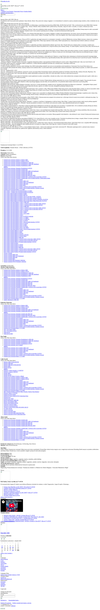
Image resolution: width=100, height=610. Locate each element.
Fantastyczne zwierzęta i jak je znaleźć (13, 179)
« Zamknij (3, 11)
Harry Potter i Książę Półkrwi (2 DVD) (13, 233)
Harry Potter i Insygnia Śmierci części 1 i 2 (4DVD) (16, 219)
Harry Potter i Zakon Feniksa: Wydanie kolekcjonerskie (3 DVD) (20, 251)
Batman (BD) (7, 366)
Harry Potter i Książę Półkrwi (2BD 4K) (14, 237)
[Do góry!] (5, 1)
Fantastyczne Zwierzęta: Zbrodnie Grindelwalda (16, 169)
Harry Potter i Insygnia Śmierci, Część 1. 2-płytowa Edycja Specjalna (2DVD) (23, 205)
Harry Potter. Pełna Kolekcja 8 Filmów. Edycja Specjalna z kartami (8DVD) (22, 198)
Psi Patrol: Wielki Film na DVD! (12, 495)
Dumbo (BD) (7, 373)
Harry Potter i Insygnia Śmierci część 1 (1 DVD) (16, 220)
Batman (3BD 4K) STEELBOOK (12, 365)
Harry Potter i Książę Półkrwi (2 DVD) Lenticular (16, 234)
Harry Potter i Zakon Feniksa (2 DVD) (13, 246)
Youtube (3, 583)
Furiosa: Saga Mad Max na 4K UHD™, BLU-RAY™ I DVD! (19, 487)
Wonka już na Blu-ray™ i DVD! (12, 491)
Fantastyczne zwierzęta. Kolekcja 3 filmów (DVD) (16, 161)
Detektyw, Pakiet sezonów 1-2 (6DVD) (13, 370)
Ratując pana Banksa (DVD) (11, 403)
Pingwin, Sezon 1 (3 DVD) (10, 393)
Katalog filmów (28, 11)
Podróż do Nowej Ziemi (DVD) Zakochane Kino (16, 396)
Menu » (2, 10)
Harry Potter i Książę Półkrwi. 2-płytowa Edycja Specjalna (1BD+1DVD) (22, 239)
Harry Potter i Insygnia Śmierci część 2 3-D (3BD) (16, 227)
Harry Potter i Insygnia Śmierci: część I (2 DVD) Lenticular (18, 216)
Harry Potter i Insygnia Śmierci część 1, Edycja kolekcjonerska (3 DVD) (22, 222)
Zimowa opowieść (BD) (10, 411)
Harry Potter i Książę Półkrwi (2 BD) (13, 232)
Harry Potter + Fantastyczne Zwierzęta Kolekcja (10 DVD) (18, 192)
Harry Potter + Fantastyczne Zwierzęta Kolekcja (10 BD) (18, 191)
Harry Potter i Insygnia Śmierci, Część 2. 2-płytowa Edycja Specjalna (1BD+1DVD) (25, 208)
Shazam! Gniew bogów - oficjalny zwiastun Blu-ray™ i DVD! (19, 515)
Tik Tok (3, 586)
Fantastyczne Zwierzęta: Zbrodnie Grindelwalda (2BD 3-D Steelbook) (21, 171)
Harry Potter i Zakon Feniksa (11, 243)
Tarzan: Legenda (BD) (9, 258)
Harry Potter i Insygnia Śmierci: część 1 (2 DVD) (16, 210)
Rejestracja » (4, 600)
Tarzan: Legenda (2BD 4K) (10, 257)
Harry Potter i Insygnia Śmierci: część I (13, 215)
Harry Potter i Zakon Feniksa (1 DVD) (13, 244)
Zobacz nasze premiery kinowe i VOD (10, 574)
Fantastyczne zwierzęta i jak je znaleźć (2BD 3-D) (16, 181)
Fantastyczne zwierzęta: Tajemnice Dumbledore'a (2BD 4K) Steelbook (21, 164)
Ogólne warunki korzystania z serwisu (21, 603)
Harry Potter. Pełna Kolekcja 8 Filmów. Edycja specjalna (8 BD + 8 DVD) (22, 196)
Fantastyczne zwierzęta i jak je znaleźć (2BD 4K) (16, 184)
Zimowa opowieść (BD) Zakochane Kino (14, 413)
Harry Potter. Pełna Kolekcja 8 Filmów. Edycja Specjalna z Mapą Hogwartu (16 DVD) (25, 201)
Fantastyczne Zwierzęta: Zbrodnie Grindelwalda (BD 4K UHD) (19, 175)
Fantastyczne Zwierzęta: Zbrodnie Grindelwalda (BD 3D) (18, 174)
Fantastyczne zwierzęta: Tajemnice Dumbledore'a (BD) (17, 165)
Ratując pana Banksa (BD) (10, 401)
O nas (7, 11)
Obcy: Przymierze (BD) (10, 329)
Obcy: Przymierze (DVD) (10, 331)
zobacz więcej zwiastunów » (8, 521)
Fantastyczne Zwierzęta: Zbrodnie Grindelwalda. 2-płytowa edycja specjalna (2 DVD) (25, 176)
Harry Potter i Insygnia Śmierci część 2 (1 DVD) (16, 223)
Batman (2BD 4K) (8, 363)
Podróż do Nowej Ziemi (10, 394)
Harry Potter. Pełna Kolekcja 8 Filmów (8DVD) (16, 195)
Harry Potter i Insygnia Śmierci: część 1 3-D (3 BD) (16, 213)
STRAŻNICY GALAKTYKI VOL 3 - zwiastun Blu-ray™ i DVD (20, 518)
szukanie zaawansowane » (7, 13)
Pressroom (3, 569)
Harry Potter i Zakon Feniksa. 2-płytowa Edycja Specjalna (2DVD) (20, 250)
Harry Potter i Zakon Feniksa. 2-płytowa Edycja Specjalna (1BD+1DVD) (22, 249)
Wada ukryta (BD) (8, 333)
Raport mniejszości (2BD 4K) (11, 400)
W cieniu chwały (8, 408)
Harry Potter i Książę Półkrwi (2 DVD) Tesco (15, 236)
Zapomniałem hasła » (14, 600)
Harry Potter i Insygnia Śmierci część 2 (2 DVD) (16, 226)
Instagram (3, 584)
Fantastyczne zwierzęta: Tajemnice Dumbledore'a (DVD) (18, 168)
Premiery (11, 11)
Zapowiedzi (17, 11)
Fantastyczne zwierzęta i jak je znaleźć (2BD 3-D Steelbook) (19, 182)
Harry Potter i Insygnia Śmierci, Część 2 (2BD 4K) (16, 206)
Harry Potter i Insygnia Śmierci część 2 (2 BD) (15, 225)
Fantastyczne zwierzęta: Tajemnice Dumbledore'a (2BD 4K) (19, 162)
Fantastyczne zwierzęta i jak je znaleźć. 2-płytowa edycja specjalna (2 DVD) (23, 186)
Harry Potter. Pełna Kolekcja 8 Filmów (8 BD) (15, 193)
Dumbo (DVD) (7, 374)
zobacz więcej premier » (7, 553)
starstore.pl (3, 577)
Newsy (22, 11)
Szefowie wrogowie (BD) (10, 404)
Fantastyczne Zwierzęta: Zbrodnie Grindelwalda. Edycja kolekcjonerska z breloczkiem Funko (27, 178)
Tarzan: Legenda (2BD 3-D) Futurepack (14, 256)
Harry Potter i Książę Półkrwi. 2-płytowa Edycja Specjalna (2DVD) (20, 240)
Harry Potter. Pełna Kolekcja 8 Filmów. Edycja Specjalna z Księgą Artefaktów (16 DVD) (26, 199)
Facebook (3, 582)
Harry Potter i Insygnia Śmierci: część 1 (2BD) (15, 212)
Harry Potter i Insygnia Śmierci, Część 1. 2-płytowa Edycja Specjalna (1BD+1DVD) (25, 203)
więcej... (6, 167)
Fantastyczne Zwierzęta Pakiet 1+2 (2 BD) (14, 189)
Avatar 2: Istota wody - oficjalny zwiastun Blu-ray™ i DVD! (19, 519)
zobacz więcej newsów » (7, 497)
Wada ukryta (7, 332)
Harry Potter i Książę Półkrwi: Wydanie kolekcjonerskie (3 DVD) (20, 242)
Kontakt (3, 570)
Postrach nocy (7, 397)
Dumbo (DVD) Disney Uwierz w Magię (14, 376)
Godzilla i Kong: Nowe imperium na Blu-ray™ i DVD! (17, 488)
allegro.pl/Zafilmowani (6, 579)
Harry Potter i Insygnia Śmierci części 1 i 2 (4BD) (16, 217)
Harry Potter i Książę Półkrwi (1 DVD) (13, 230)
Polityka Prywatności (6, 603)
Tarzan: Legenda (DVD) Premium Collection (15, 261)
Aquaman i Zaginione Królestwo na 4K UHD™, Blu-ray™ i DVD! (21, 492)
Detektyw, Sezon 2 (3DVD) (11, 372)
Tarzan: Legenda (8, 253)
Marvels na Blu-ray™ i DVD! (11, 494)
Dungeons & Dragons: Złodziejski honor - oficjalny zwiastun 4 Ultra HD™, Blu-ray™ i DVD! (27, 521)
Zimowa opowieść (8, 410)
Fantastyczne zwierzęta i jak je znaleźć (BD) (15, 185)
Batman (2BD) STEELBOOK (11, 362)
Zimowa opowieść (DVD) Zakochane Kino (14, 414)
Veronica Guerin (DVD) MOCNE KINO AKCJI (16, 407)
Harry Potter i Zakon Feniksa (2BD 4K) (14, 247)
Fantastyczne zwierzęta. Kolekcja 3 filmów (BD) (16, 159)
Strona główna (4, 559)
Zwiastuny (3, 567)
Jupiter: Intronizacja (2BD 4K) (11, 299)
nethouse (13, 605)
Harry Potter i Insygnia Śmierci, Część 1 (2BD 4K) (16, 202)
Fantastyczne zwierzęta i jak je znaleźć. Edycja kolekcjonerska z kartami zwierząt (24, 188)
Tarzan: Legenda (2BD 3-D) (11, 254)
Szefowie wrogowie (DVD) (11, 406)
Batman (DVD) (7, 367)
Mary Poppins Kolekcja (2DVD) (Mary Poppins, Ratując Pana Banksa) (21, 391)
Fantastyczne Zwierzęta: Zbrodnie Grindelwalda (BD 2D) (18, 172)
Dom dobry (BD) (5, 533)
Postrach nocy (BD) (9, 398)
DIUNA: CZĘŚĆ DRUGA (10, 489)
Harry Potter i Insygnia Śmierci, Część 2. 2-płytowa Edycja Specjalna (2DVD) (23, 209)
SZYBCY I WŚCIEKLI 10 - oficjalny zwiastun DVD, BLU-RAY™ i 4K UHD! (24, 517)
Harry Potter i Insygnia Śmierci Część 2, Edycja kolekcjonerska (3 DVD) (22, 229)
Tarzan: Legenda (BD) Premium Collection (14, 260)
